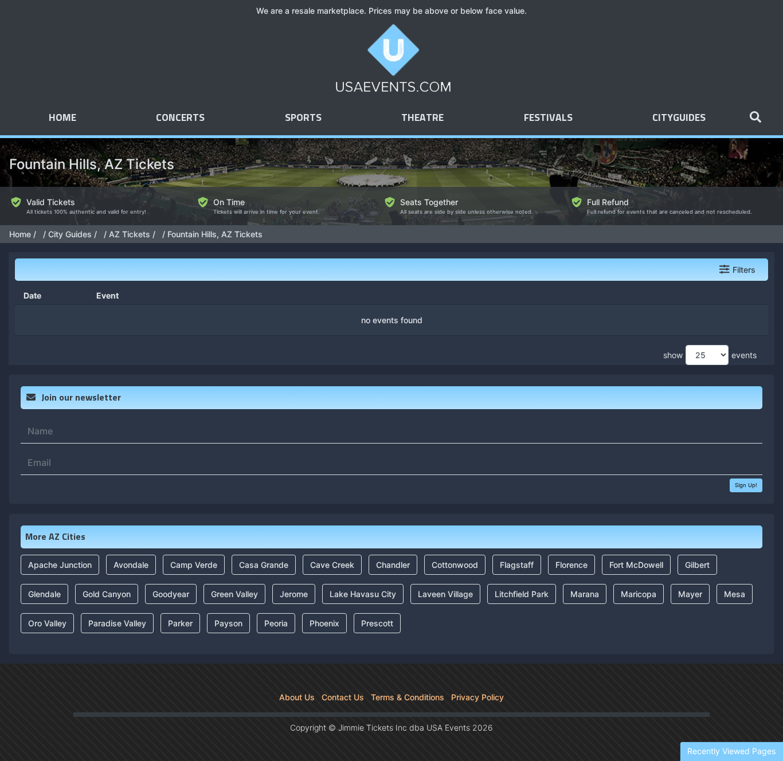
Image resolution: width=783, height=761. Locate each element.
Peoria (276, 623)
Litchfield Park (522, 594)
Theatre (422, 118)
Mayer (690, 594)
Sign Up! (746, 485)
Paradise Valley (117, 623)
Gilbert (697, 565)
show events (710, 355)
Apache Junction (60, 565)
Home (62, 118)
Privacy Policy (477, 697)
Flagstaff (517, 565)
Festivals (548, 118)
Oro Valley (47, 623)
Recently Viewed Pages (731, 751)
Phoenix (324, 623)
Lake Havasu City (363, 594)
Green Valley (234, 594)
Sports (303, 118)
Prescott (377, 623)
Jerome (294, 594)
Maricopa (638, 594)
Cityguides (679, 118)
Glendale (44, 594)
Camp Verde (193, 565)
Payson (228, 623)
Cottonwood (455, 565)
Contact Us (343, 697)
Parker (180, 623)
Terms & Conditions (407, 697)
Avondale (130, 565)
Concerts (180, 118)
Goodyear (170, 594)
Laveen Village (445, 594)
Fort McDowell (636, 565)
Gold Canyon (107, 594)
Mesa (734, 594)
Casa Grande (263, 565)
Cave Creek (332, 565)
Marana (584, 594)
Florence (571, 565)
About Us (297, 697)
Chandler (393, 565)
